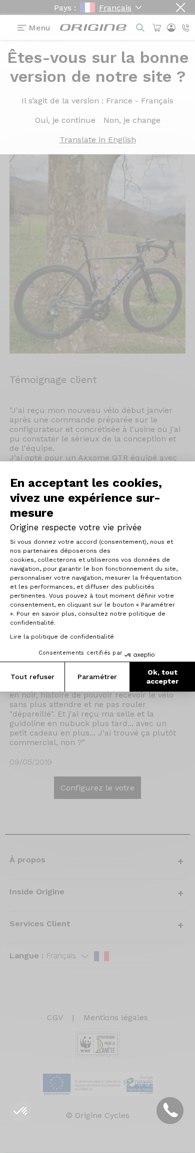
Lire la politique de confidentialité (62, 636)
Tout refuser (32, 677)
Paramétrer (97, 677)
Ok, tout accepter (162, 676)
